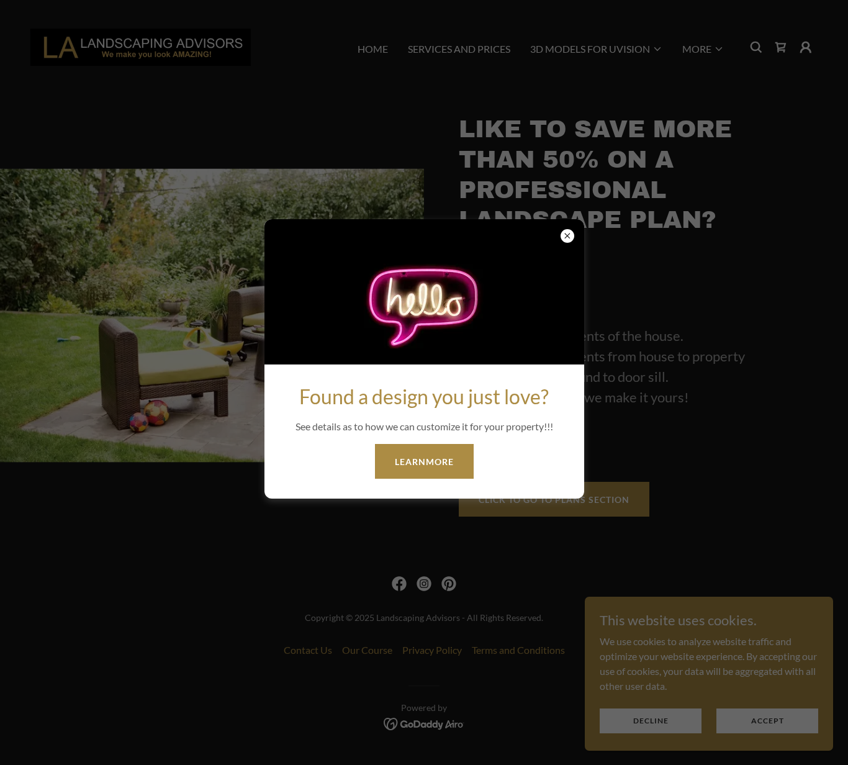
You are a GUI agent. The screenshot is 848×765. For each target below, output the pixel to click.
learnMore (424, 461)
